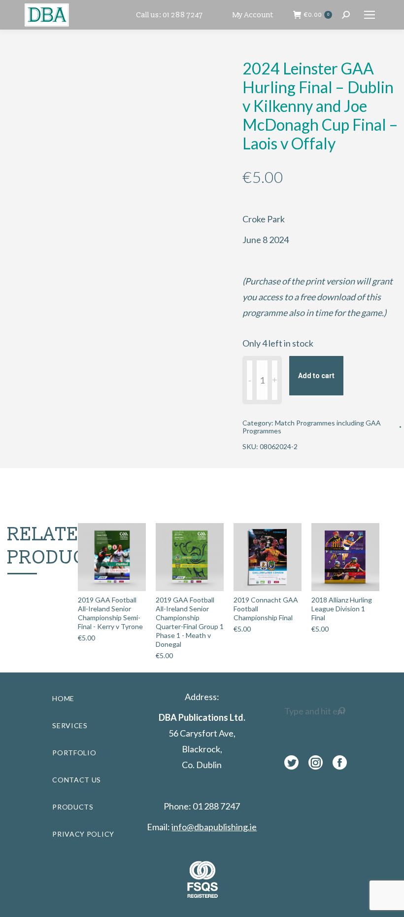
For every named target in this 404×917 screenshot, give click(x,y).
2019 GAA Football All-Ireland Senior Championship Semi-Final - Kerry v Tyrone (110, 613)
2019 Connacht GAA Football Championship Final (266, 609)
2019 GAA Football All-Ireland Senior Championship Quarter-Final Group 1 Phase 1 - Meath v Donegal (190, 622)
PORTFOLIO (74, 752)
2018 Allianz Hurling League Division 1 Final (341, 609)
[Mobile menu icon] (369, 15)
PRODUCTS (73, 807)
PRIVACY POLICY (83, 834)
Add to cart (316, 376)
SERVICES (70, 725)
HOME (63, 698)
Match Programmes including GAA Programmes (311, 427)
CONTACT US (76, 780)
